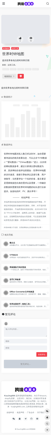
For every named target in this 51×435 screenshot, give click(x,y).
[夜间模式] (47, 430)
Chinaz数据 (25, 162)
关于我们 (40, 412)
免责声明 (20, 412)
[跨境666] (25, 3)
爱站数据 (12, 162)
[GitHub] (31, 419)
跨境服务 (6, 48)
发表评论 (41, 354)
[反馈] (21, 76)
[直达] (48, 244)
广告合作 (30, 412)
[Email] (37, 419)
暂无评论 (10, 314)
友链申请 (10, 412)
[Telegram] (25, 419)
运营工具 (15, 48)
